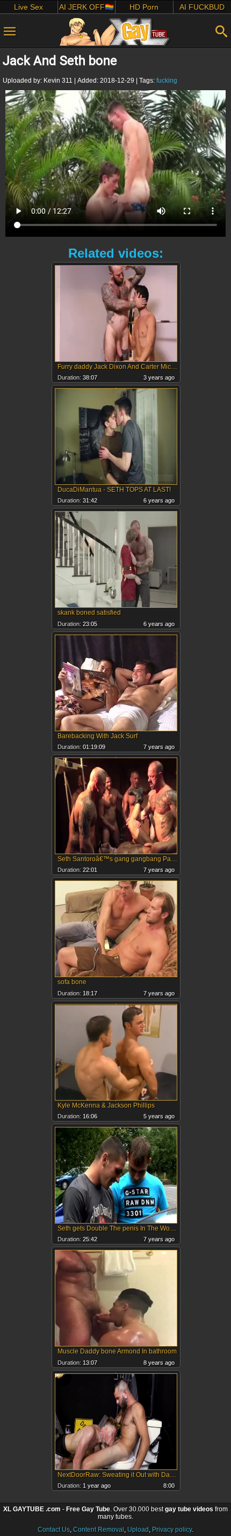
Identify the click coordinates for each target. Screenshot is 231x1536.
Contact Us (54, 1529)
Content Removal (98, 1529)
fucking (166, 80)
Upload (138, 1529)
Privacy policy (172, 1529)
